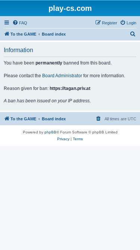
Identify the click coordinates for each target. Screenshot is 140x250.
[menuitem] (19, 22)
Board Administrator (62, 75)
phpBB (50, 132)
